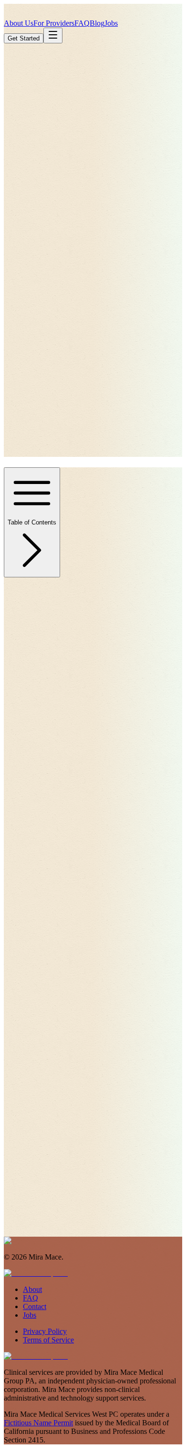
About (32, 1289)
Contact (34, 1306)
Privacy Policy (45, 1331)
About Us (18, 23)
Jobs (111, 23)
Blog (97, 23)
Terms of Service (48, 1340)
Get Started (24, 38)
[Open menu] (52, 35)
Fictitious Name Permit (38, 1423)
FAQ (82, 23)
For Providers (53, 23)
